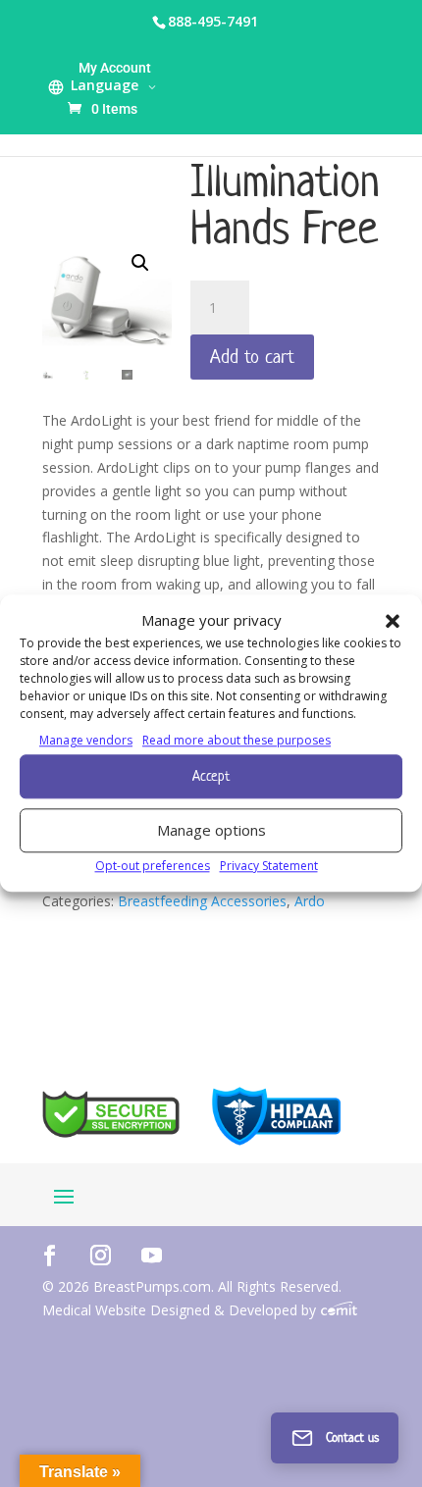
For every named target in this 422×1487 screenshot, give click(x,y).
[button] (392, 621)
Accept (211, 775)
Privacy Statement (269, 865)
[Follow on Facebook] (49, 1254)
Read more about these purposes (236, 740)
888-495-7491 (213, 21)
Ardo (309, 901)
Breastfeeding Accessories (202, 901)
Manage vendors (85, 740)
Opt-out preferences (152, 865)
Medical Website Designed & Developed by (181, 1310)
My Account (115, 68)
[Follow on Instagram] (100, 1254)
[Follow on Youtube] (151, 1254)
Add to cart (252, 356)
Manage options (211, 830)
